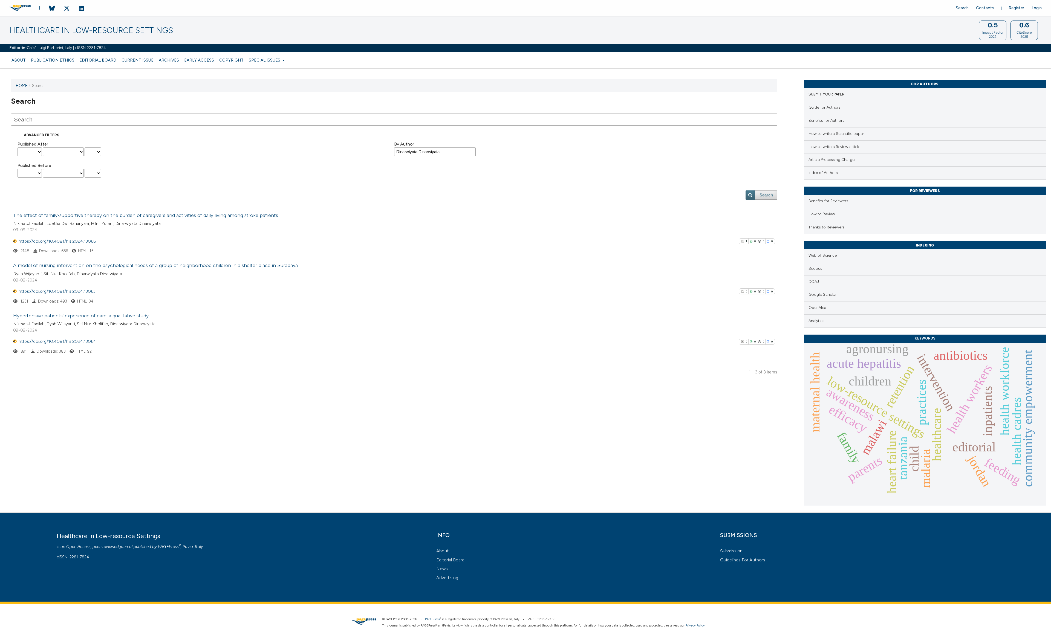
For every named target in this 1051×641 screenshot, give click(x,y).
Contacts (985, 7)
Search (962, 7)
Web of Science (823, 255)
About (18, 60)
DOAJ (814, 281)
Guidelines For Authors (742, 559)
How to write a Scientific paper (836, 133)
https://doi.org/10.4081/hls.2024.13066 (57, 241)
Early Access (199, 60)
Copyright (231, 60)
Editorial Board (97, 60)
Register (1016, 7)
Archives (169, 60)
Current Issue (138, 60)
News (442, 568)
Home (21, 85)
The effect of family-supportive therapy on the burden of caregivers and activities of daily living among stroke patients (145, 215)
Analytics (816, 320)
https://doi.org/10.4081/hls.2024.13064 (57, 341)
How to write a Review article (834, 146)
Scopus (815, 268)
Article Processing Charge (831, 159)
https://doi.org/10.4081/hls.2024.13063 (57, 291)
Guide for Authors (825, 107)
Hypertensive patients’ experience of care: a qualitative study (81, 316)
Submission (731, 550)
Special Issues (265, 60)
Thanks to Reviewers (827, 227)
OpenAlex (817, 307)
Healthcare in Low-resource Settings (91, 30)
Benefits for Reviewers (828, 201)
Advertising (447, 577)
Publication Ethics (52, 60)
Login (1037, 7)
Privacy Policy (695, 625)
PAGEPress (168, 546)
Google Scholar (823, 294)
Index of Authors (823, 172)
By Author (404, 144)
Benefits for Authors (826, 120)
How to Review (822, 214)
